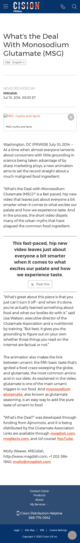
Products (40, 495)
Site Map (30, 530)
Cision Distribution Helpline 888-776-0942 (40, 515)
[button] (63, 6)
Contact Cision (39, 491)
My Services (38, 504)
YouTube (65, 439)
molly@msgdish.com (32, 462)
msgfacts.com (16, 439)
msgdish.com (62, 433)
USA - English (14, 62)
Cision (45, 536)
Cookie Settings (58, 530)
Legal (17, 530)
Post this (42, 284)
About (39, 499)
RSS (42, 530)
